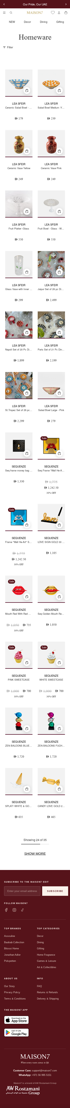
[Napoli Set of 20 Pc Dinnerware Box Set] (18, 324)
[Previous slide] (4, 4)
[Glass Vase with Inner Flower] (18, 264)
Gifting (60, 22)
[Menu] (4, 12)
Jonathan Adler (12, 954)
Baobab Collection (14, 942)
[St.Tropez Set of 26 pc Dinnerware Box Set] (18, 385)
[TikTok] (23, 910)
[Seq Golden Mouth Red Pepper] (51, 589)
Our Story (9, 986)
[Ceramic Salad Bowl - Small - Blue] (18, 82)
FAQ (39, 986)
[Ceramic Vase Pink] (51, 143)
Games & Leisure (46, 961)
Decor (27, 22)
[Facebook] (6, 910)
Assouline (9, 936)
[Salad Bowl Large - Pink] (51, 385)
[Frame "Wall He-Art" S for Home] (18, 517)
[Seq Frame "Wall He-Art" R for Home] (51, 445)
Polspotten (10, 961)
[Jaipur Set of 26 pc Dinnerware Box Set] (51, 264)
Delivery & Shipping (48, 998)
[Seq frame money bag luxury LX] (18, 445)
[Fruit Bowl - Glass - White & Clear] (51, 203)
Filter (10, 47)
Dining (43, 22)
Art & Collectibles (46, 967)
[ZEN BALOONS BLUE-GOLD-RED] (18, 721)
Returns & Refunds (47, 992)
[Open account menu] (59, 13)
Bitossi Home (11, 948)
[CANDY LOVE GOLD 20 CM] (51, 781)
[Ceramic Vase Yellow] (18, 143)
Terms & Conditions (15, 998)
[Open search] (11, 13)
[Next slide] (66, 4)
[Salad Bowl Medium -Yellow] (51, 82)
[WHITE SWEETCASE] (51, 655)
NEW (12, 22)
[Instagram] (14, 910)
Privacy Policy (12, 992)
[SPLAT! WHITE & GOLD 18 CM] (18, 781)
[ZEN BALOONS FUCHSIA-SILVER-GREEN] (51, 721)
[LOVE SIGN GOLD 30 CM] (51, 517)
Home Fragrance (46, 954)
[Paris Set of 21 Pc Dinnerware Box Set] (51, 324)
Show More (35, 853)
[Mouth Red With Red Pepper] (18, 589)
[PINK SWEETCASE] (18, 655)
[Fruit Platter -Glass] (18, 203)
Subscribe (55, 891)
